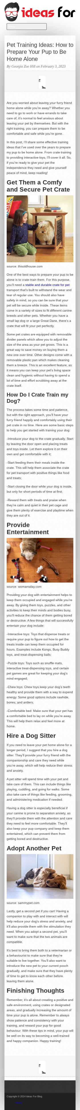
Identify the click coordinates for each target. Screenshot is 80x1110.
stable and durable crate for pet (47, 285)
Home (19, 1102)
